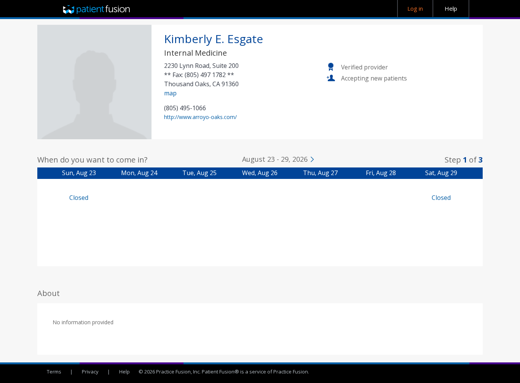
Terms (54, 371)
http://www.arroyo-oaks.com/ (200, 117)
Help (124, 371)
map (170, 93)
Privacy (90, 371)
